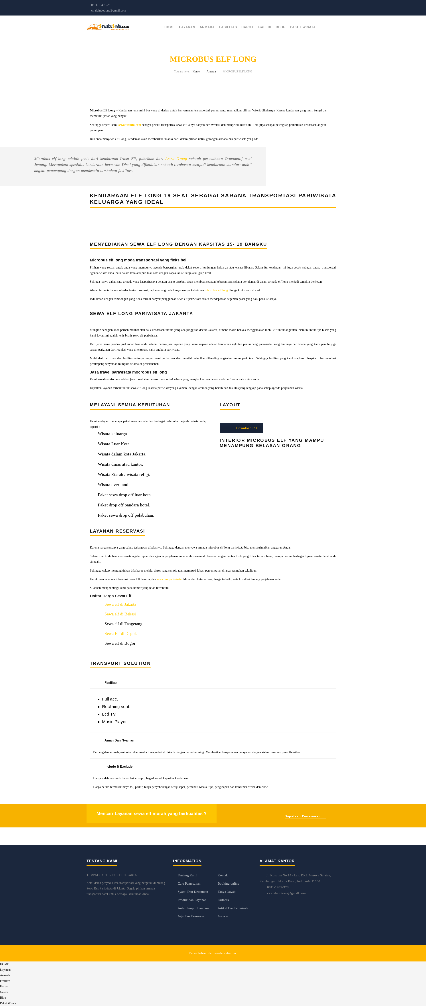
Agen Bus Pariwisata (191, 916)
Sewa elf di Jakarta (120, 604)
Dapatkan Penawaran (303, 816)
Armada (207, 27)
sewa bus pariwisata (169, 579)
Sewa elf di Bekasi (120, 614)
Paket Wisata (303, 27)
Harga (247, 27)
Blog (281, 27)
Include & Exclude (118, 766)
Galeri (264, 27)
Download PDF (247, 428)
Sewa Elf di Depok (121, 633)
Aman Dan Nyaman (119, 740)
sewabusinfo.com (225, 953)
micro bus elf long (216, 290)
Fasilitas (228, 27)
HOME (169, 27)
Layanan (187, 27)
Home (196, 71)
